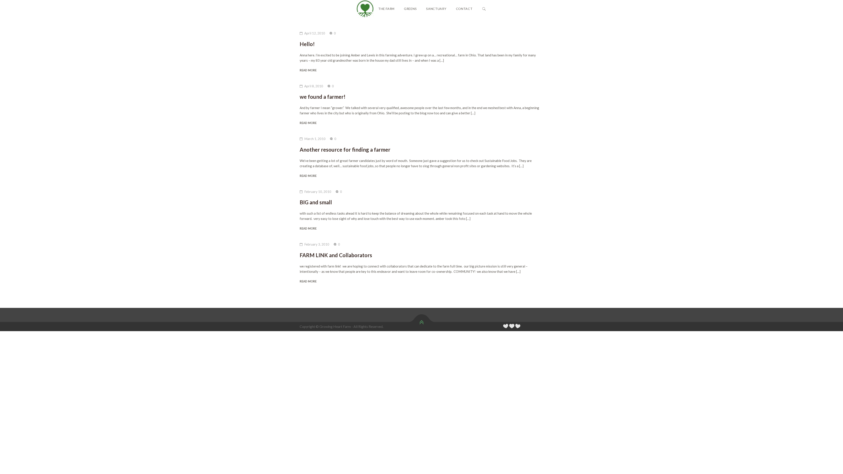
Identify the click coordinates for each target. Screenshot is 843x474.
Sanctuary (436, 9)
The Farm (386, 9)
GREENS (410, 9)
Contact (464, 9)
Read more (308, 70)
